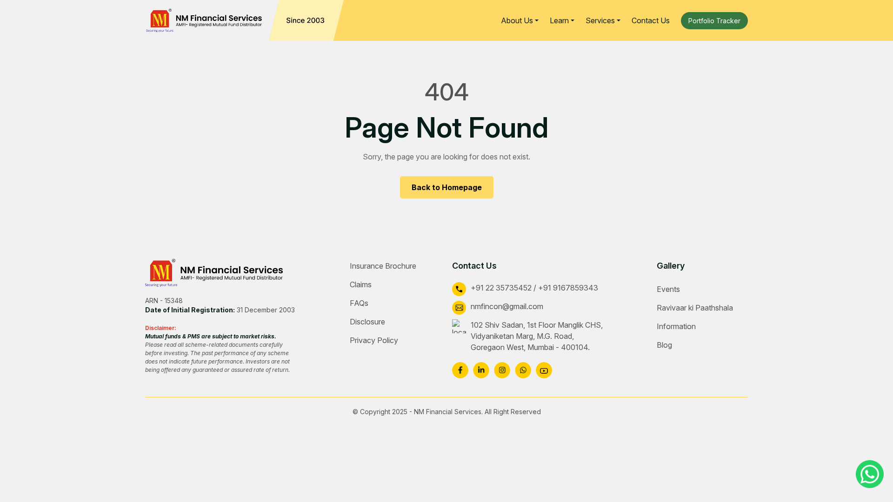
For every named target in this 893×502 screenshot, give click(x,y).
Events (668, 289)
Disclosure (367, 321)
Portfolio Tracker (714, 21)
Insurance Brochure (383, 266)
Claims (361, 284)
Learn (559, 20)
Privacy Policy (374, 340)
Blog (664, 345)
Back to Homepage (447, 187)
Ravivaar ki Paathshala (695, 307)
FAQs (359, 303)
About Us (517, 20)
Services (600, 20)
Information (676, 326)
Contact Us (651, 20)
